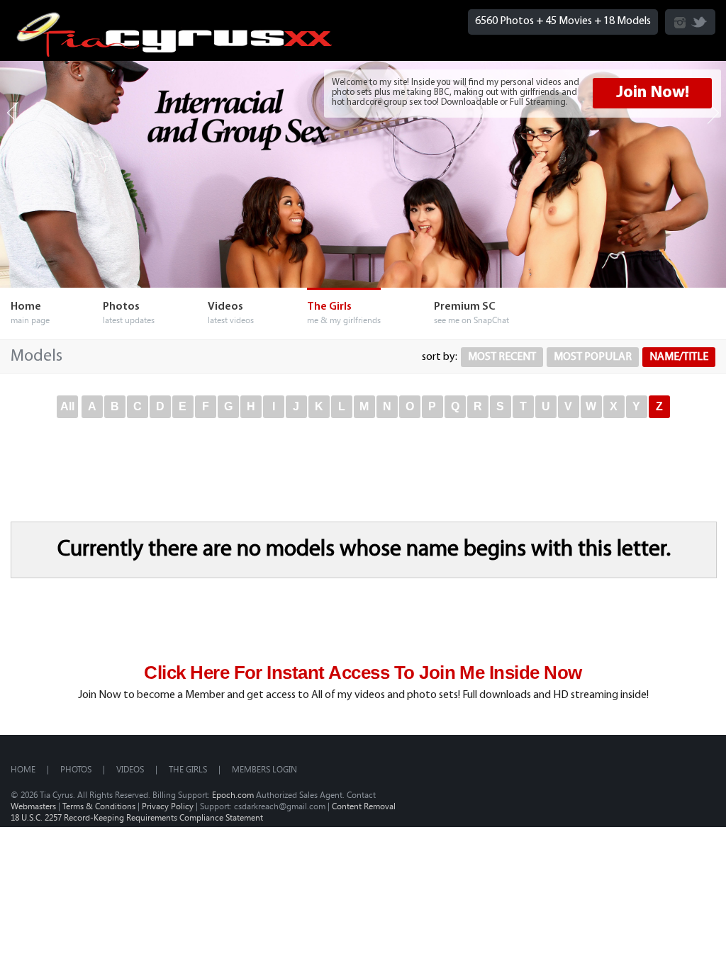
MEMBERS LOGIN (264, 769)
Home (23, 769)
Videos (130, 769)
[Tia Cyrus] (175, 54)
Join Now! (652, 92)
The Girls (188, 769)
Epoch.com (233, 794)
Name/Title (678, 357)
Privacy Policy (168, 805)
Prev (12, 113)
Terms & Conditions (98, 805)
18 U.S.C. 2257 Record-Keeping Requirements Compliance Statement (137, 817)
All (67, 406)
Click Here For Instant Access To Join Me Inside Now (362, 672)
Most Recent (502, 357)
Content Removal (364, 805)
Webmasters (33, 805)
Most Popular (593, 357)
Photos (75, 769)
